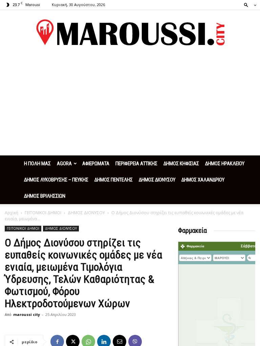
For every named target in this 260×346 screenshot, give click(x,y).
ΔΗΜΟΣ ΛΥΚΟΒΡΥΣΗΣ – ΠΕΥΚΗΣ (56, 180)
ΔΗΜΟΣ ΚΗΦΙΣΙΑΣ (181, 163)
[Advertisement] (130, 104)
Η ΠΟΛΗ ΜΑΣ (37, 163)
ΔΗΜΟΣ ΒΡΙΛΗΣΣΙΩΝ (44, 196)
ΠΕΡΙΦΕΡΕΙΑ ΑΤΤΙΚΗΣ (136, 163)
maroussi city (26, 314)
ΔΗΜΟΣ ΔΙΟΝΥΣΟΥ (157, 180)
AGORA (64, 163)
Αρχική (11, 213)
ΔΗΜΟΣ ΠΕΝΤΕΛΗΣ (113, 180)
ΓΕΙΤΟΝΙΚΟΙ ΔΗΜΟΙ (43, 213)
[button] (248, 4)
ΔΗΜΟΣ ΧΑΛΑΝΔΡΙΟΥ (202, 180)
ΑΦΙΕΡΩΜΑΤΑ (95, 163)
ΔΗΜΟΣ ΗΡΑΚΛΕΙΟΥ (224, 163)
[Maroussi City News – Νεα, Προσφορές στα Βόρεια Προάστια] (130, 32)
